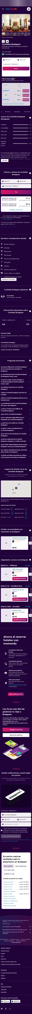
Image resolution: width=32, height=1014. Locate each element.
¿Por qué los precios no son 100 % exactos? (13, 932)
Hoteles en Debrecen (9, 896)
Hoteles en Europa (14, 939)
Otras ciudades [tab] (8, 866)
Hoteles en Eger (7, 894)
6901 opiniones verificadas (21, 54)
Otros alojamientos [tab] (20, 866)
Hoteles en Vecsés (8, 882)
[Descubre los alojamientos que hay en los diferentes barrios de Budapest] (30, 560)
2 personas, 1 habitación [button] (10, 64)
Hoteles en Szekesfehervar (10, 901)
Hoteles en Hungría (25, 939)
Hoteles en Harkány (8, 903)
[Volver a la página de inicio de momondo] (11, 9)
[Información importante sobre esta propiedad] (30, 311)
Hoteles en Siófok (8, 884)
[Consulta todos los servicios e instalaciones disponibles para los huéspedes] (30, 238)
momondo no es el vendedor (12, 926)
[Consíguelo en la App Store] (15, 1001)
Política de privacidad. (12, 841)
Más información (7, 219)
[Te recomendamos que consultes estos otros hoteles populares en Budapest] (30, 530)
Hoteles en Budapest (9, 940)
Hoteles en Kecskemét (9, 898)
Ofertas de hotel (4, 939)
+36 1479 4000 (6, 52)
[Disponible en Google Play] (5, 1001)
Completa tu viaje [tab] (9, 874)
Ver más (27, 565)
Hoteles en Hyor (7, 886)
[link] (19, 578)
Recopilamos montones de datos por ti (15, 929)
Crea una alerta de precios (16, 684)
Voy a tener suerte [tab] (9, 870)
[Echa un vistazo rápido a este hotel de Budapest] (30, 118)
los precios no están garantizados (15, 921)
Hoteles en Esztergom (9, 891)
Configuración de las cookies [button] (9, 226)
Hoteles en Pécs (7, 889)
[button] (3, 9)
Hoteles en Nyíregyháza (9, 905)
